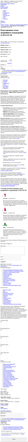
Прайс (4, 11)
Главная (2, 24)
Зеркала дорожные (7, 383)
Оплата (4, 82)
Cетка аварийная (5, 25)
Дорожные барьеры (7, 367)
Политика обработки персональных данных (13, 269)
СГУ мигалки (6, 380)
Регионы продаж (7, 302)
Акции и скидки (6, 284)
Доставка (5, 81)
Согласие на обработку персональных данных (13, 271)
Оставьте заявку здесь (16, 265)
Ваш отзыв (3, 245)
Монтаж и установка (7, 294)
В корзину (3, 68)
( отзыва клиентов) (5, 43)
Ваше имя (3, 413)
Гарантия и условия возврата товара (11, 272)
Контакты (5, 18)
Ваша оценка (4, 243)
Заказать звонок (10, 3)
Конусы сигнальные (7, 373)
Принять (14, 439)
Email (2, 259)
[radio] (11, 59)
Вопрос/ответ (6, 83)
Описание (5, 79)
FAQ (4, 17)
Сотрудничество (6, 301)
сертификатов (20, 174)
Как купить (5, 87)
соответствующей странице (7, 170)
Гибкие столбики (7, 365)
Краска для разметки (7, 374)
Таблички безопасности (8, 370)
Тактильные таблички (8, 385)
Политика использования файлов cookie (12, 285)
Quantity (2, 64)
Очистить (9, 63)
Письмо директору (7, 300)
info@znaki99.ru (4, 8)
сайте (16, 166)
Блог (4, 291)
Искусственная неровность (9, 371)
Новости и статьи (7, 289)
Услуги (4, 10)
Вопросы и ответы (7, 273)
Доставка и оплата (7, 278)
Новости (5, 14)
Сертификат (6, 85)
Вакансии (5, 292)
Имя (2, 256)
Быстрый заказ (4, 3)
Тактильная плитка (7, 384)
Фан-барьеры (6, 386)
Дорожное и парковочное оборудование (18, 24)
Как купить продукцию (8, 293)
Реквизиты (5, 295)
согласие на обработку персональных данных (16, 70)
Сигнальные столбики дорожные (10, 378)
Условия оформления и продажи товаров (12, 304)
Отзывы (5, 296)
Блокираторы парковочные (9, 364)
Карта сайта (5, 281)
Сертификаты (6, 12)
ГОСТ (4, 84)
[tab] (15, 80)
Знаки (4, 368)
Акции (4, 16)
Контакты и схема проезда (9, 279)
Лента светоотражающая (8, 376)
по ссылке (17, 138)
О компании (6, 277)
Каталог (2, 5)
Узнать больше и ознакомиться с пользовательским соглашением (10, 185)
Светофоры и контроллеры (9, 379)
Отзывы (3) (5, 88)
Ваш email (3, 415)
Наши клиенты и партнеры (9, 280)
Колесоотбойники (7, 372)
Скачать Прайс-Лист (7, 274)
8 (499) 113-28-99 (4, 7)
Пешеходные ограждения (8, 377)
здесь (5, 144)
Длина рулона (4, 61)
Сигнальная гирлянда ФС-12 (9, 366)
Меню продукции (7, 298)
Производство (6, 15)
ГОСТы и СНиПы (7, 282)
